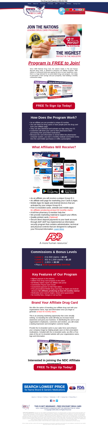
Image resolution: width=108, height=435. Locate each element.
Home (29, 3)
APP (56, 3)
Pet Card (62, 3)
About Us (35, 3)
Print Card (50, 3)
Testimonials (53, 397)
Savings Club (76, 3)
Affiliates (69, 3)
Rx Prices (42, 3)
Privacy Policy (72, 397)
